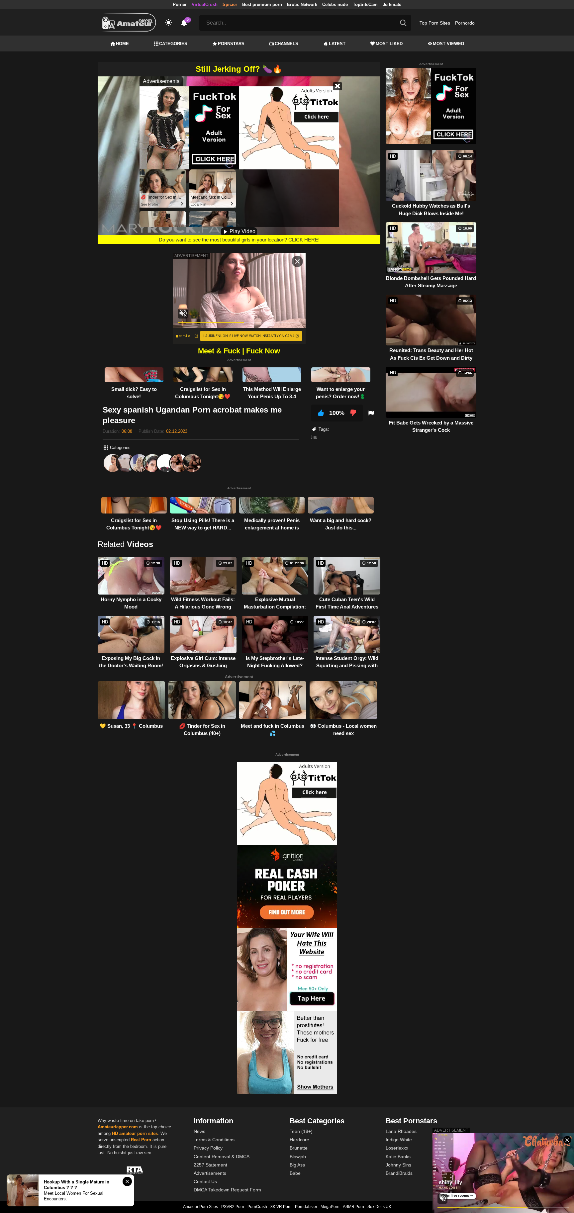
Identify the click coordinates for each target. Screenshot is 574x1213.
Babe (295, 1173)
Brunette (299, 1148)
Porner (180, 4)
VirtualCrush (205, 4)
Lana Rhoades (401, 1131)
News (199, 1131)
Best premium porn (262, 4)
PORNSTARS (231, 43)
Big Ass (297, 1164)
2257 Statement (210, 1164)
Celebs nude (335, 4)
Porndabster (306, 1206)
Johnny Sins (398, 1164)
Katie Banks (398, 1156)
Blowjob (298, 1156)
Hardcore (299, 1139)
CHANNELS (286, 43)
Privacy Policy (208, 1148)
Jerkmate (392, 4)
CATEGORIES (173, 43)
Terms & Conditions (214, 1139)
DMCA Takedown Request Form (227, 1189)
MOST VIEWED (448, 43)
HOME (122, 43)
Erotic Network (302, 4)
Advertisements (210, 1173)
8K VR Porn (281, 1206)
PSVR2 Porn (232, 1206)
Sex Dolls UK (379, 1206)
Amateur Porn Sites (200, 1206)
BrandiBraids (399, 1173)
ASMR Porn (353, 1206)
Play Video (241, 231)
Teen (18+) (301, 1131)
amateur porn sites (138, 1133)
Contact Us (205, 1181)
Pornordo (465, 23)
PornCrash (257, 1206)
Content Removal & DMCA (221, 1156)
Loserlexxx (397, 1148)
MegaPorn (330, 1206)
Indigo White (399, 1139)
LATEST (337, 43)
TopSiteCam (365, 4)
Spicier (230, 4)
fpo (314, 436)
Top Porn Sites (435, 23)
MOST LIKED (389, 43)
